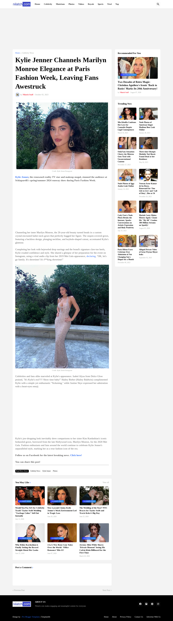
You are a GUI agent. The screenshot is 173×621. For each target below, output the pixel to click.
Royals (91, 4)
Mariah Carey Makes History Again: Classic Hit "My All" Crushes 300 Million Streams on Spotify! (148, 220)
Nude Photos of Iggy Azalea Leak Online (126, 185)
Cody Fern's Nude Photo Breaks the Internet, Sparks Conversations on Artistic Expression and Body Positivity (126, 221)
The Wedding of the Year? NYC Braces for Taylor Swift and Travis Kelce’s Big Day (93, 510)
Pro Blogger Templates (31, 617)
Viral (109, 4)
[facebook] (140, 604)
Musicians (60, 4)
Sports (100, 4)
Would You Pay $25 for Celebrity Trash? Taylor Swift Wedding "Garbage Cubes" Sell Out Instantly (29, 512)
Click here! (76, 455)
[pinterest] (152, 604)
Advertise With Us (153, 617)
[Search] (158, 4)
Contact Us (139, 617)
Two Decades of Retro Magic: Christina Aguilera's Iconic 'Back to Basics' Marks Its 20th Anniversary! (137, 85)
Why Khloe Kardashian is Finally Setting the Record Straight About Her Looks (26, 547)
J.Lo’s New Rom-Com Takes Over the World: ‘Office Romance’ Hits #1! (60, 547)
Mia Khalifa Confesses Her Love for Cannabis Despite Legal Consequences (127, 126)
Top (117, 4)
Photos (71, 4)
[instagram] (158, 604)
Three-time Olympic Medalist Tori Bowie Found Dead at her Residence (147, 155)
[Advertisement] (86, 27)
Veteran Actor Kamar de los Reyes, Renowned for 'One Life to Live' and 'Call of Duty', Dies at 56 (148, 188)
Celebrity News (28, 53)
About (114, 617)
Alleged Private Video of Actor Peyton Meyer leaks (148, 252)
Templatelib (45, 617)
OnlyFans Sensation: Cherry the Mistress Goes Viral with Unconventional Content (126, 157)
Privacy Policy (125, 617)
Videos (81, 4)
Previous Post (19, 590)
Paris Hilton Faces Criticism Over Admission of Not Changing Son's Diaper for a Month (126, 254)
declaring (91, 256)
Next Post (106, 590)
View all (106, 482)
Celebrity (48, 4)
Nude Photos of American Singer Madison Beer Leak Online (147, 126)
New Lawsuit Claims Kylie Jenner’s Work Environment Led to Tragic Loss (61, 510)
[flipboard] (146, 604)
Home (37, 4)
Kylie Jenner (21, 177)
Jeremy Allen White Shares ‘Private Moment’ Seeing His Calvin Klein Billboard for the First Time (92, 549)
